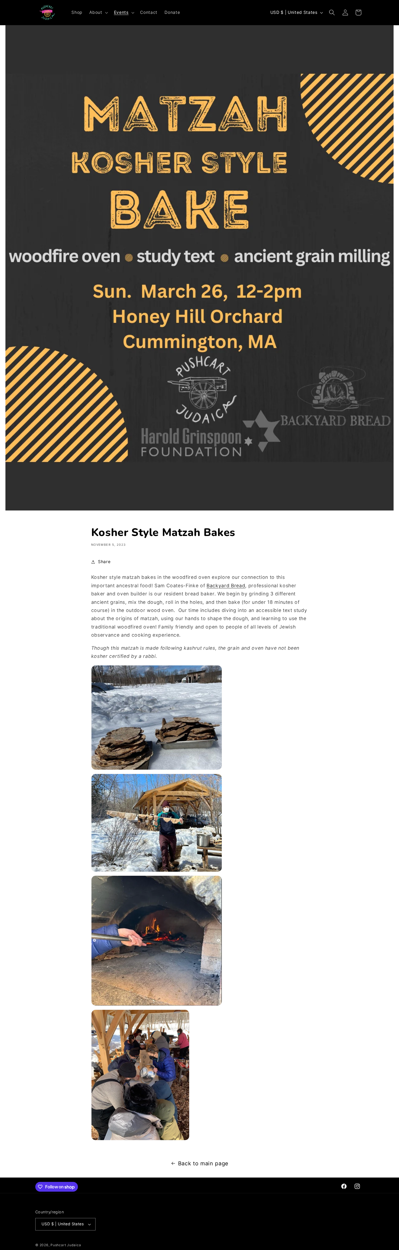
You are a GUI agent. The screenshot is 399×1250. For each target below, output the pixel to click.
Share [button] (104, 561)
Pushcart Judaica (65, 1245)
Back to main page (203, 1163)
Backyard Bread (226, 585)
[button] (98, 12)
